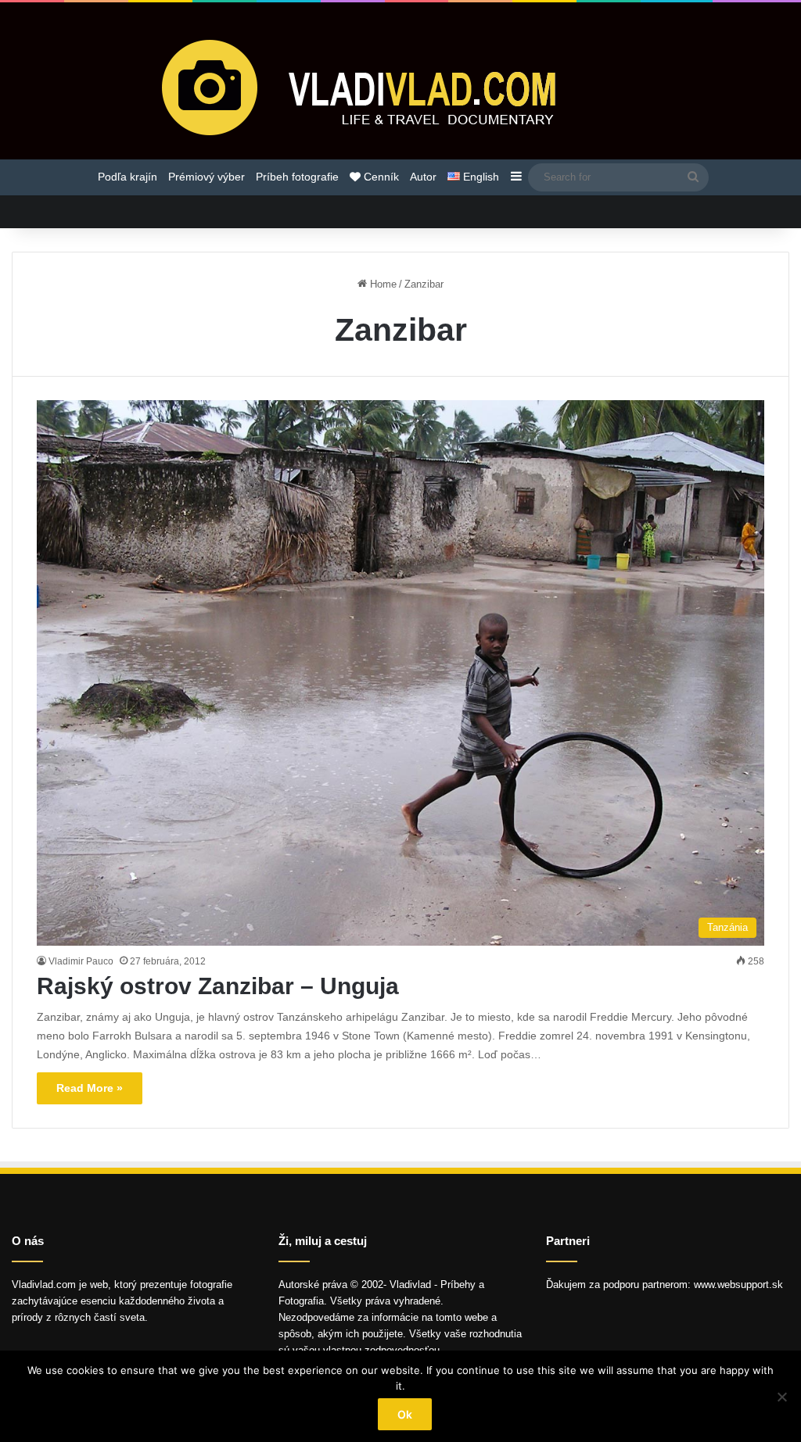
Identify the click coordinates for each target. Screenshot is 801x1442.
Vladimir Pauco (80, 961)
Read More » (89, 1088)
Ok (404, 1414)
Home (382, 284)
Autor (423, 176)
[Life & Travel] (400, 87)
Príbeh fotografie (297, 176)
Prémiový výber (206, 176)
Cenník (380, 176)
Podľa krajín (127, 176)
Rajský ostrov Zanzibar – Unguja (218, 986)
